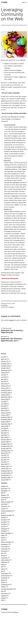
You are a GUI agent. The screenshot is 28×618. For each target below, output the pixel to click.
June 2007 (4, 457)
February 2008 (5, 439)
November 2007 (5, 446)
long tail (3, 526)
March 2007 (4, 464)
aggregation (4, 490)
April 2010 (3, 381)
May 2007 (3, 459)
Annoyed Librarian (9, 125)
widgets (3, 598)
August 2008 (4, 426)
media (2, 535)
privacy (3, 555)
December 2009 (5, 390)
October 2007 (5, 448)
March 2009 (4, 410)
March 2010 (4, 383)
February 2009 (5, 412)
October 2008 (5, 421)
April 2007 (4, 462)
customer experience (7, 510)
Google (3, 517)
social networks (5, 575)
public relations (5, 560)
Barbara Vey (8, 209)
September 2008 (5, 424)
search (3, 569)
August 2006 (4, 479)
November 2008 (5, 419)
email (2, 513)
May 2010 (3, 379)
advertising (4, 488)
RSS (2, 566)
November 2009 (5, 392)
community (11, 307)
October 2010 (5, 368)
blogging (3, 495)
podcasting (4, 551)
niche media (4, 546)
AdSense (3, 486)
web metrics (4, 593)
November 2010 (5, 366)
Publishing (4, 562)
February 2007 (5, 466)
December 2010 (5, 363)
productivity (4, 557)
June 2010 (4, 377)
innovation (4, 519)
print (2, 553)
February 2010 (5, 386)
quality (3, 564)
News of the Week (6, 542)
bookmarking (4, 497)
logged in (12, 320)
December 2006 (5, 471)
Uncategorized (5, 584)
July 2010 (3, 374)
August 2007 (4, 453)
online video (4, 548)
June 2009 (4, 403)
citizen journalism (6, 502)
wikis (2, 600)
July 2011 (3, 357)
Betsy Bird (7, 160)
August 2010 (4, 372)
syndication (4, 577)
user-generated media (7, 589)
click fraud (4, 504)
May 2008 (4, 432)
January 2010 (4, 388)
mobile (3, 537)
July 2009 (3, 401)
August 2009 (4, 399)
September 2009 (5, 397)
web (2, 591)
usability (3, 586)
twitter (3, 582)
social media (4, 573)
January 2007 (5, 468)
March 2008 (4, 437)
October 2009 (5, 395)
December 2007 (5, 444)
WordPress (15, 612)
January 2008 (5, 441)
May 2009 (4, 406)
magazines (4, 528)
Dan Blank (5, 305)
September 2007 (5, 450)
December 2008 (5, 417)
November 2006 (5, 473)
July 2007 (3, 455)
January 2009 (5, 415)
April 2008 (4, 435)
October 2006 (5, 475)
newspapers (4, 544)
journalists (4, 524)
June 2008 (4, 430)
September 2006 (5, 477)
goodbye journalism (6, 515)
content (3, 508)
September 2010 (5, 370)
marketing (4, 531)
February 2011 (5, 361)
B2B (2, 493)
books (2, 499)
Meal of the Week (6, 533)
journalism (4, 522)
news (2, 540)
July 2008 (3, 428)
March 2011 (4, 359)
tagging (3, 580)
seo (2, 571)
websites (3, 595)
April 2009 (4, 408)
